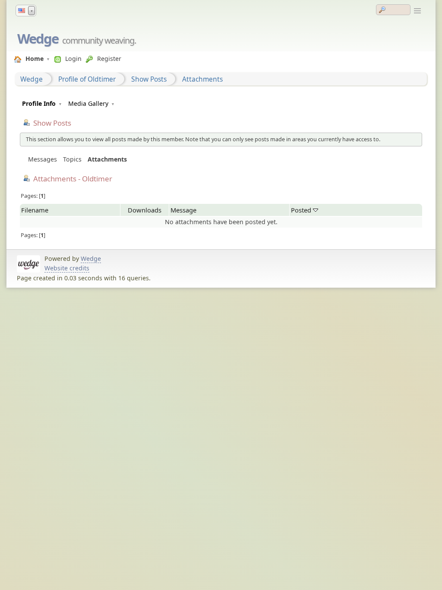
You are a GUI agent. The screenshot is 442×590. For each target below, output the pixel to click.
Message (183, 210)
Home (34, 58)
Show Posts (149, 79)
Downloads (144, 210)
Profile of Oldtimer (87, 79)
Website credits (66, 268)
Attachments (202, 79)
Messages (42, 159)
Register (109, 58)
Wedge (37, 38)
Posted (302, 210)
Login (73, 58)
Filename (34, 210)
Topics (72, 159)
